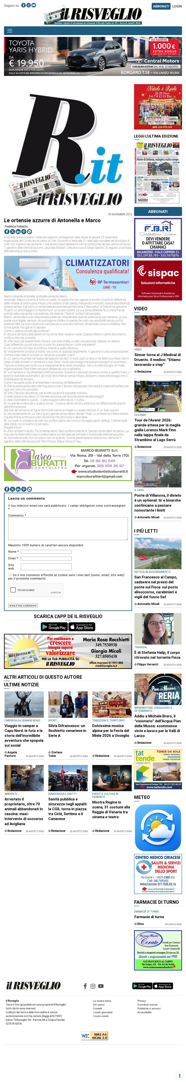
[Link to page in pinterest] (23, 231)
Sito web (11, 566)
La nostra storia (102, 1000)
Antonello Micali (148, 517)
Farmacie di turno (149, 917)
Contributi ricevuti (147, 1004)
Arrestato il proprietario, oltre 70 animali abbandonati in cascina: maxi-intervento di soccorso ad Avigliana (24, 811)
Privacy (142, 1000)
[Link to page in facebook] (23, 5)
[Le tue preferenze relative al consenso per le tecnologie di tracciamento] (179, 1075)
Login (177, 6)
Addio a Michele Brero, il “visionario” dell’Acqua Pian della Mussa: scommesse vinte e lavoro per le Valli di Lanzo (157, 726)
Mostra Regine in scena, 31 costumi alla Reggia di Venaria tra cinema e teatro (111, 809)
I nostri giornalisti (102, 1012)
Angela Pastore (11, 754)
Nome (13, 551)
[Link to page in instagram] (28, 5)
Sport (52, 720)
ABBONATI (161, 6)
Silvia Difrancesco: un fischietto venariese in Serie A (67, 731)
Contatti (97, 1008)
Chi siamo (98, 1004)
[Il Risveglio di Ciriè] (93, 14)
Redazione (102, 756)
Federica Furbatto (16, 226)
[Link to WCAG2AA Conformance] (93, 1036)
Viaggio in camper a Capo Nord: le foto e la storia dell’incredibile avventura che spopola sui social (24, 736)
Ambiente (11, 794)
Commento (17, 515)
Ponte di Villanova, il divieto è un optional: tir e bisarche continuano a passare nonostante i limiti (157, 502)
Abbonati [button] (158, 211)
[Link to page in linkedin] (18, 231)
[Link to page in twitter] (12, 231)
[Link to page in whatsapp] (29, 231)
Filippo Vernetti (147, 664)
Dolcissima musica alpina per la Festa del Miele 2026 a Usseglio (110, 731)
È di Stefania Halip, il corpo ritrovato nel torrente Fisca (157, 655)
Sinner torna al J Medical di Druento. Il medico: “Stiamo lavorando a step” (157, 360)
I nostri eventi (100, 1016)
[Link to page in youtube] (33, 5)
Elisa (140, 924)
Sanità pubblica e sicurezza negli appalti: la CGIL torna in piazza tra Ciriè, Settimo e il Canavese (67, 809)
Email (13, 558)
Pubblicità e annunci (149, 1008)
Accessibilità (144, 1012)
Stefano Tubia (55, 754)
